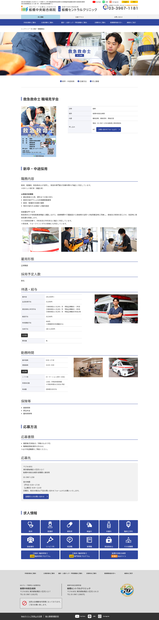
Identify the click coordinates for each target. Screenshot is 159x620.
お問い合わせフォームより (107, 129)
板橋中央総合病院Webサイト (119, 554)
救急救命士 (109, 546)
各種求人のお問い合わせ (34, 496)
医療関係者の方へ (110, 573)
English (125, 2)
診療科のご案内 (91, 573)
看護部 (50, 531)
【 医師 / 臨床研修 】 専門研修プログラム (80, 554)
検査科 (89, 531)
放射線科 (30, 546)
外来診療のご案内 (30, 573)
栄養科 (109, 531)
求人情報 (40, 17)
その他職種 (128, 546)
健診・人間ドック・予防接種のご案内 (70, 573)
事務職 (89, 546)
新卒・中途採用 (68, 81)
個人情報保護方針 (52, 616)
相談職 (69, 546)
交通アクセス (79, 17)
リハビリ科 (50, 546)
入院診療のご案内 (49, 573)
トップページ (25, 29)
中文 (134, 2)
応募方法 (83, 81)
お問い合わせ (118, 17)
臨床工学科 (128, 531)
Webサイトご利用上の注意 (31, 616)
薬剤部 (69, 531)
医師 (30, 531)
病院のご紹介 (128, 573)
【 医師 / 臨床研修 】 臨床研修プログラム (41, 554)
